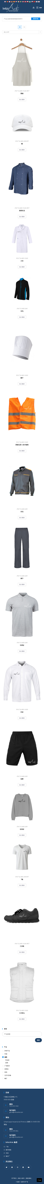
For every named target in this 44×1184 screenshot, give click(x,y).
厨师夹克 (22, 210)
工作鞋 (22, 946)
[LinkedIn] (23, 1167)
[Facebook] (12, 1167)
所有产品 (17, 91)
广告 (7, 1146)
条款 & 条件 (21, 1178)
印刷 (6, 1054)
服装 (21, 91)
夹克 (22, 511)
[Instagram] (17, 1167)
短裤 (22, 779)
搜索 (38, 1040)
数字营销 (8, 1150)
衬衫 (22, 712)
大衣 (22, 261)
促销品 (6, 1069)
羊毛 (22, 311)
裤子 (22, 578)
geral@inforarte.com (16, 1112)
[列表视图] (24, 27)
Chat (39, 1180)
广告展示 (7, 1066)
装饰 (6, 1072)
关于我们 (13, 1178)
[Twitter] (6, 1167)
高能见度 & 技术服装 (22, 445)
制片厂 (8, 1156)
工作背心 (22, 1013)
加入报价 (22, 99)
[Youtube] (28, 1167)
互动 (7, 1153)
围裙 (22, 93)
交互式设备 (8, 1075)
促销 (24, 141)
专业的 (25, 91)
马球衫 (22, 645)
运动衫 (22, 829)
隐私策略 (28, 1178)
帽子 (22, 378)
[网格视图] (19, 27)
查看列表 (35, 18)
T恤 (22, 879)
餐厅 (28, 91)
